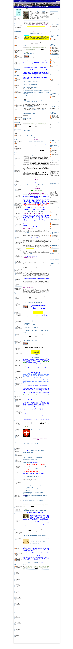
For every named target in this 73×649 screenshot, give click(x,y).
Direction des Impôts (17, 622)
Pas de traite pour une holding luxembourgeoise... (54, 192)
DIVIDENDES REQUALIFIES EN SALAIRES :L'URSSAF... (54, 166)
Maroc (16, 428)
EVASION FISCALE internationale (17, 292)
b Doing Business (17, 596)
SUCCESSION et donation (19, 412)
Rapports (17, 197)
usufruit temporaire (18, 417)
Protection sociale (17, 449)
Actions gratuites (18, 342)
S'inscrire (52, 12)
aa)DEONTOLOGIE (17, 175)
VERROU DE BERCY (18, 266)
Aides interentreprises (18, 314)
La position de (31, 141)
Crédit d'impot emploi (18, 189)
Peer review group (18, 445)
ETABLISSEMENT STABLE (18, 272)
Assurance (17, 400)
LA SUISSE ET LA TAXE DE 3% (31, 327)
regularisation (16, 450)
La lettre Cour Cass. (17, 602)
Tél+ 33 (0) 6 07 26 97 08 (18, 20)
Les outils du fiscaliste (19, 107)
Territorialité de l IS (18, 284)
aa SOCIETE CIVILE (17, 170)
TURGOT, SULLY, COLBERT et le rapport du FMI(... (54, 175)
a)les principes (53, 96)
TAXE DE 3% (18, 97)
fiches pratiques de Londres (55, 116)
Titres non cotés (18, 289)
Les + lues (22, 6)
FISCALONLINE (17, 625)
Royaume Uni (42, 148)
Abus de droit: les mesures (19, 224)
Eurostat (16, 624)
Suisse (16, 434)
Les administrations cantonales (30, 459)
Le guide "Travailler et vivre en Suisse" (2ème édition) (36, 467)
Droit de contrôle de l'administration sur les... (54, 196)
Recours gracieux (18, 261)
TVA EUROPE (18, 509)
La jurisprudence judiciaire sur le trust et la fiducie (36, 184)
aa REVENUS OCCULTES (18, 169)
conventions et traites (54, 38)
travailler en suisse (32, 505)
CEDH (17, 521)
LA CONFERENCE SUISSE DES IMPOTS (36, 447)
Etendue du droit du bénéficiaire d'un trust (30, 87)
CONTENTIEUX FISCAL (18, 216)
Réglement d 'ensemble (18, 263)
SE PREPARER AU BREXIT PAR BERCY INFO (54, 118)
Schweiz (41, 429)
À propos (18, 30)
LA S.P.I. (26, 326)
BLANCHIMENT (17, 204)
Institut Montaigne (17, 628)
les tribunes (18, 126)
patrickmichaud (37, 567)
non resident (25, 505)
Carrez (35, 141)
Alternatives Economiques (18, 593)
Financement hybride (18, 306)
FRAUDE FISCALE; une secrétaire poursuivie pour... (54, 203)
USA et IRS (17, 437)
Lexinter (16, 631)
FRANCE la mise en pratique (55, 50)
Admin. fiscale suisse (17, 617)
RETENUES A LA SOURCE (18, 478)
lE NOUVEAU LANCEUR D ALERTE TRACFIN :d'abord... (54, 177)
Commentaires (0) (25, 49)
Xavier (51, 200)
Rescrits (16, 636)
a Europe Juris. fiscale (17, 587)
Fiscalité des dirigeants (18, 321)
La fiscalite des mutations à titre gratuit (37, 56)
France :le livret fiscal (18, 424)
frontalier (29, 505)
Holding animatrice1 (18, 371)
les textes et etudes (54, 134)
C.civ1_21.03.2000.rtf (27, 232)
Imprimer (29, 49)
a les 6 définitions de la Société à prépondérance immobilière (18, 64)
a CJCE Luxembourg (17, 580)
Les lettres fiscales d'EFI (19, 165)
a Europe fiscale (17, 586)
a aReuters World (17, 574)
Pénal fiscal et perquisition (53, 213)
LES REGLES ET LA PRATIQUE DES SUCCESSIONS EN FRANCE (32, 83)
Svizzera (33, 433)
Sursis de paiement (18, 213)
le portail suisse (27, 444)
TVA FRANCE (18, 510)
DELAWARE (17, 423)
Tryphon (51, 186)
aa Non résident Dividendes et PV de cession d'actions (18, 61)
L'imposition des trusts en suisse (37, 450)
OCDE (16, 441)
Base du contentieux (18, 230)
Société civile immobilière (19, 385)
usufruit (16, 542)
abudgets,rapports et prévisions (17, 184)
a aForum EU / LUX (17, 568)
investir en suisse (27, 462)
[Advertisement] (54, 282)
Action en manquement (18, 531)
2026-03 (51, 270)
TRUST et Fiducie (25, 48)
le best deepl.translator (54, 26)
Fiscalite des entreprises (18, 313)
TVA (16, 285)
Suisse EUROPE (18, 435)
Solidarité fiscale (18, 212)
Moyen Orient (17, 430)
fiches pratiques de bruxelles (55, 115)
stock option (17, 361)
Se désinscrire (52, 13)
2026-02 (51, 271)
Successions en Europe (19, 559)
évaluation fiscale (18, 370)
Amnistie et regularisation (18, 203)
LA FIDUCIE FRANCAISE (29, 328)
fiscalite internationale (36, 149)
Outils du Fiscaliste (16, 6)
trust (29, 48)
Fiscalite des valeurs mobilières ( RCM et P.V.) (18, 341)
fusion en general (17, 395)
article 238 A (17, 300)
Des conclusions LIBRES (55, 236)
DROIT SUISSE (26, 454)
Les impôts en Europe (17, 630)
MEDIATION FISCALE (19, 249)
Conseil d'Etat (16, 618)
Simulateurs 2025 (54, 31)
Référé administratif (18, 262)
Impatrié (17, 460)
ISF (16, 407)
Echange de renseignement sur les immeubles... (54, 188)
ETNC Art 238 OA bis (18, 305)
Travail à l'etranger (18, 469)
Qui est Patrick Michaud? (18, 19)
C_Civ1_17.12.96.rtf (29, 253)
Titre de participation (18, 362)
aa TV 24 (16, 592)
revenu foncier (17, 382)
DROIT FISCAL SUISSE (28, 452)
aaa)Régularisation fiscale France (18, 180)
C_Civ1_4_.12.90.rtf (36, 283)
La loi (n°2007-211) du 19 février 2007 (35, 355)
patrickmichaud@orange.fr (18, 18)
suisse (42, 504)
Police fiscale (17, 255)
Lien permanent (46, 48)
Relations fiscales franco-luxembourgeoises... (53, 179)
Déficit (17, 320)
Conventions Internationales (39, 6)
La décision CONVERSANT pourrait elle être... (54, 199)
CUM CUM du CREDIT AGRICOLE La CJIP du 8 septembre (54, 197)
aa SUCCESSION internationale (31, 123)
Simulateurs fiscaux (18, 198)
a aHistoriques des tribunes (18, 571)
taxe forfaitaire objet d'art (19, 414)
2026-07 (51, 266)
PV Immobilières (18, 463)
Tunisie (17, 436)
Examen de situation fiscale (19, 242)
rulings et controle (17, 495)
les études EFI (53, 241)
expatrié (17, 459)
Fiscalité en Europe (54, 61)
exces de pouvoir (18, 243)
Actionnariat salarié (18, 453)
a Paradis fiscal (17, 615)
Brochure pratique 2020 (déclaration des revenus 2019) (18, 103)
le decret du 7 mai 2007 (36, 357)
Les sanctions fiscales (18, 248)
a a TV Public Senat (19, 566)
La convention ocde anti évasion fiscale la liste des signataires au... (54, 40)
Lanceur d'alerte (18, 158)
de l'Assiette (17, 237)
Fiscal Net (25, 6)
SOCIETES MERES (17, 498)
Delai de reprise (18, 304)
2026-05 (51, 268)
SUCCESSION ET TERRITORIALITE (30, 562)
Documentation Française (18, 623)
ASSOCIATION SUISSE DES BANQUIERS (33, 460)
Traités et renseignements (18, 516)
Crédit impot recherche (18, 192)
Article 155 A (17, 298)
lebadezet (51, 193)
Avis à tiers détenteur (18, 206)
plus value (17, 356)
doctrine (53, 247)
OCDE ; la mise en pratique (55, 53)
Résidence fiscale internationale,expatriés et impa (18, 452)
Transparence (17, 539)
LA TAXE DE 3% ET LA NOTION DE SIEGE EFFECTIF (36, 330)
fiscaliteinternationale (42, 149)
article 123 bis (17, 297)
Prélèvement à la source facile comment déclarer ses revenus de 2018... (54, 126)
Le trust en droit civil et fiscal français (30, 81)
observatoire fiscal (18, 195)
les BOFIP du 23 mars (54, 124)
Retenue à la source (18, 279)
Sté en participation (18, 335)
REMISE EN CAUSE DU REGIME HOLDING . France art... (54, 172)
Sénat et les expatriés (17, 637)
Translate (56, 109)
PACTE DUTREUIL (17, 448)
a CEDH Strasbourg (17, 579)
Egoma (51, 197)
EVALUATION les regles (18, 288)
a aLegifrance (16, 572)
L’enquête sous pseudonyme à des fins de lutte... (54, 194)
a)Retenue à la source (18, 490)
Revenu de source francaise (18, 489)
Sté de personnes (17, 499)
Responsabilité (17, 176)
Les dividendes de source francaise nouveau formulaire (33, 500)
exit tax (17, 350)
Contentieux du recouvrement (18, 205)
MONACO (17, 429)
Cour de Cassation (17, 619)
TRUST (44, 334)
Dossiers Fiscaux (46, 6)
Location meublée (18, 327)
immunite (16, 398)
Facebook (33, 49)
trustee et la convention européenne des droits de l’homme (37, 48)
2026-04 (51, 269)
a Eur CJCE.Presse (17, 585)
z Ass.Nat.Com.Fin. (17, 604)
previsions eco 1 (17, 635)
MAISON (51, 189)
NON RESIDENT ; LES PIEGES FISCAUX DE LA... (54, 201)
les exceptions (53, 97)
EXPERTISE (16, 312)
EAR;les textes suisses (54, 47)
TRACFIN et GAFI (17, 514)
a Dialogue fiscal (17, 581)
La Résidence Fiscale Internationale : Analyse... (54, 190)
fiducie (43, 124)
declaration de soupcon (18, 238)
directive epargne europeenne (18, 269)
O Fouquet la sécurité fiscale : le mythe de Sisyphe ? (54, 155)
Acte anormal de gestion (19, 225)
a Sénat (16, 616)
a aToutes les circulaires (18, 575)
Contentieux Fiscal (30, 6)
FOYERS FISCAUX (17, 390)
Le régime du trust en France (55, 62)
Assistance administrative (19, 532)
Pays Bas (17, 431)
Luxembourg (39, 334)
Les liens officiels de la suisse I (31, 441)
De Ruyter (17, 454)
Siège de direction (18, 280)
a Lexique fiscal (17, 591)
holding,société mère (18, 326)
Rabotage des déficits (19, 119)
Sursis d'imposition (18, 413)
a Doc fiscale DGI (17, 584)
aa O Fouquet (17, 219)
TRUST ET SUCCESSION (28, 560)
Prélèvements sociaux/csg (19, 537)
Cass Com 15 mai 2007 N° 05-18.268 (37, 541)
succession (46, 124)
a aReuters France (17, 573)
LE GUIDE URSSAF (54, 223)
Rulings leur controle (18, 538)
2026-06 (51, 267)
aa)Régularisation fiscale (19, 220)
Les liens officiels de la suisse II (31, 443)
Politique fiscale (18, 196)
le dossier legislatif (36, 354)
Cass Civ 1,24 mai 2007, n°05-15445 (30, 526)
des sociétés (17, 181)
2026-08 (51, 265)
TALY (16, 513)
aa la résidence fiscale (54, 86)
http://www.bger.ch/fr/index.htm (39, 109)
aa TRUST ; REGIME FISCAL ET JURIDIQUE (32, 47)
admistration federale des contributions (32, 457)
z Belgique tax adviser (17, 605)
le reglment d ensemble (54, 74)
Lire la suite (24, 45)
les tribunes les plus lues (55, 142)
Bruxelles (17, 303)
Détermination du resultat (19, 273)
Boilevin (51, 195)
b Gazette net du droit (17, 597)
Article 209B (17, 299)
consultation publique (18, 188)
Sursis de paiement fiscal (55, 215)
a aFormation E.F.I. (17, 567)
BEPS (16, 442)
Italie (16, 425)
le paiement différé (18, 408)
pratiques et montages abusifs (53, 214)
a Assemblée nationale (17, 612)
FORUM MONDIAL (18, 526)
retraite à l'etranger (18, 468)
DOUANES (16, 270)
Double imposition (18, 533)
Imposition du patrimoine (18, 399)
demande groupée (18, 522)
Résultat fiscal (16, 472)
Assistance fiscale (18, 520)
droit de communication (18, 271)
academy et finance (30, 567)
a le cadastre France (17, 590)
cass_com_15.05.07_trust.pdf (35, 543)
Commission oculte (18, 316)
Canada (17, 422)
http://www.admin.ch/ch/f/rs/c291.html (29, 106)
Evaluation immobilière (19, 87)
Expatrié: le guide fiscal (19, 555)
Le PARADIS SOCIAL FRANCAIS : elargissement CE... (54, 186)
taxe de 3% (17, 309)
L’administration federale (29, 455)
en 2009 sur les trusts (39, 141)
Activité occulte (18, 226)
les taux (17, 355)
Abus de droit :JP (18, 223)
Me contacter (18, 28)
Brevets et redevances (18, 315)
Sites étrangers (18, 558)
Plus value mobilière (18, 411)
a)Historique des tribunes (18, 164)
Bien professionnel (18, 401)
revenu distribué (18, 360)
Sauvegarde (17, 334)
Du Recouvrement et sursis (19, 239)
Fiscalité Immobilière (17, 365)
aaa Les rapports (18, 293)
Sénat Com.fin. (17, 603)
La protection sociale (17, 629)
